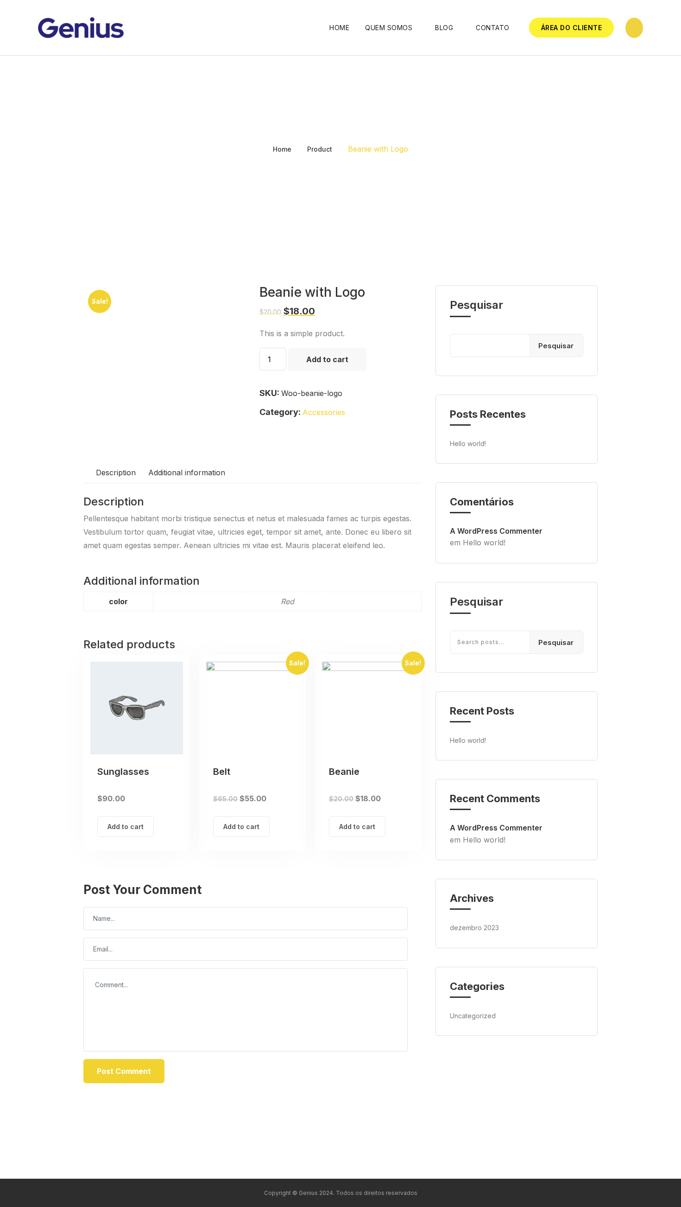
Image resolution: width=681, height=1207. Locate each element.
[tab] (115, 472)
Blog (444, 28)
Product (319, 149)
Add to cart (327, 359)
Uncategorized (473, 1016)
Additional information (186, 472)
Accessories (324, 412)
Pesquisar (476, 305)
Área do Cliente (571, 28)
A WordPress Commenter (496, 531)
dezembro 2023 (474, 928)
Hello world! (468, 443)
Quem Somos (388, 28)
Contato (493, 28)
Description (116, 472)
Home (339, 28)
